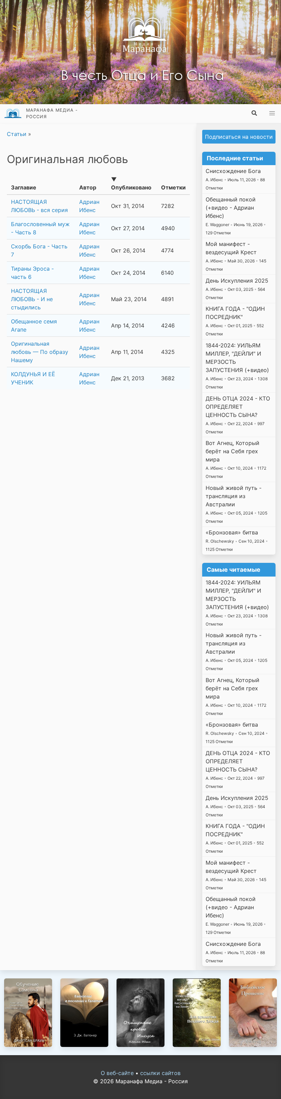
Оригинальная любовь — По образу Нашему (39, 351)
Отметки (173, 187)
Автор (87, 187)
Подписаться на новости (239, 136)
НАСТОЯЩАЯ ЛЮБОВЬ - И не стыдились (32, 299)
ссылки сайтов (160, 1073)
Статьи (17, 134)
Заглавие (23, 187)
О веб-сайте (117, 1073)
